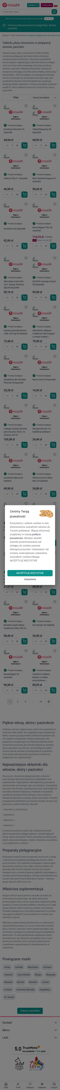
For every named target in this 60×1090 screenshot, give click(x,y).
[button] (46, 513)
